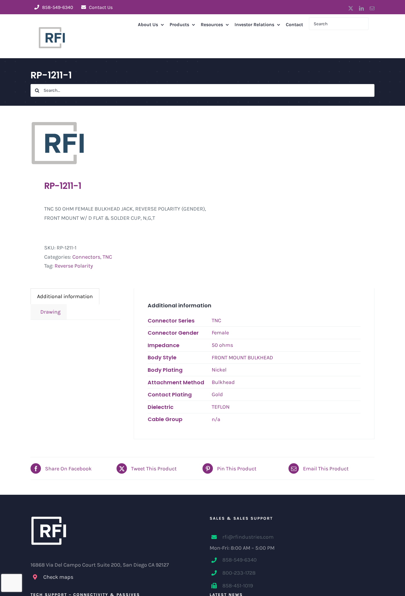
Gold (217, 394)
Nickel (219, 369)
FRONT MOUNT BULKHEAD (242, 357)
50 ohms (222, 345)
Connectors (86, 257)
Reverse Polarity (74, 266)
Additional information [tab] (65, 296)
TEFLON (220, 407)
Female (220, 332)
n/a (216, 419)
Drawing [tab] (48, 312)
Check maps (58, 577)
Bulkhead (223, 382)
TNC (107, 257)
